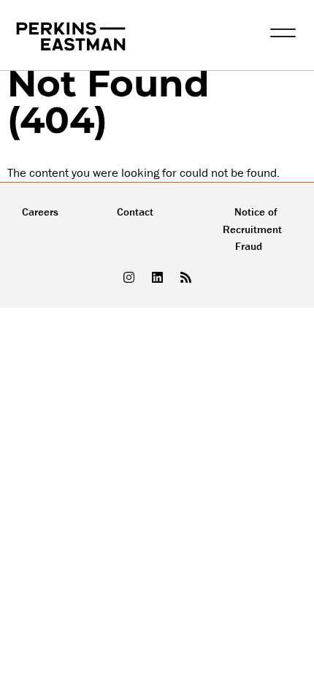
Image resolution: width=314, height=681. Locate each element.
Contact (135, 211)
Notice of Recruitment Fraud (252, 229)
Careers (40, 211)
